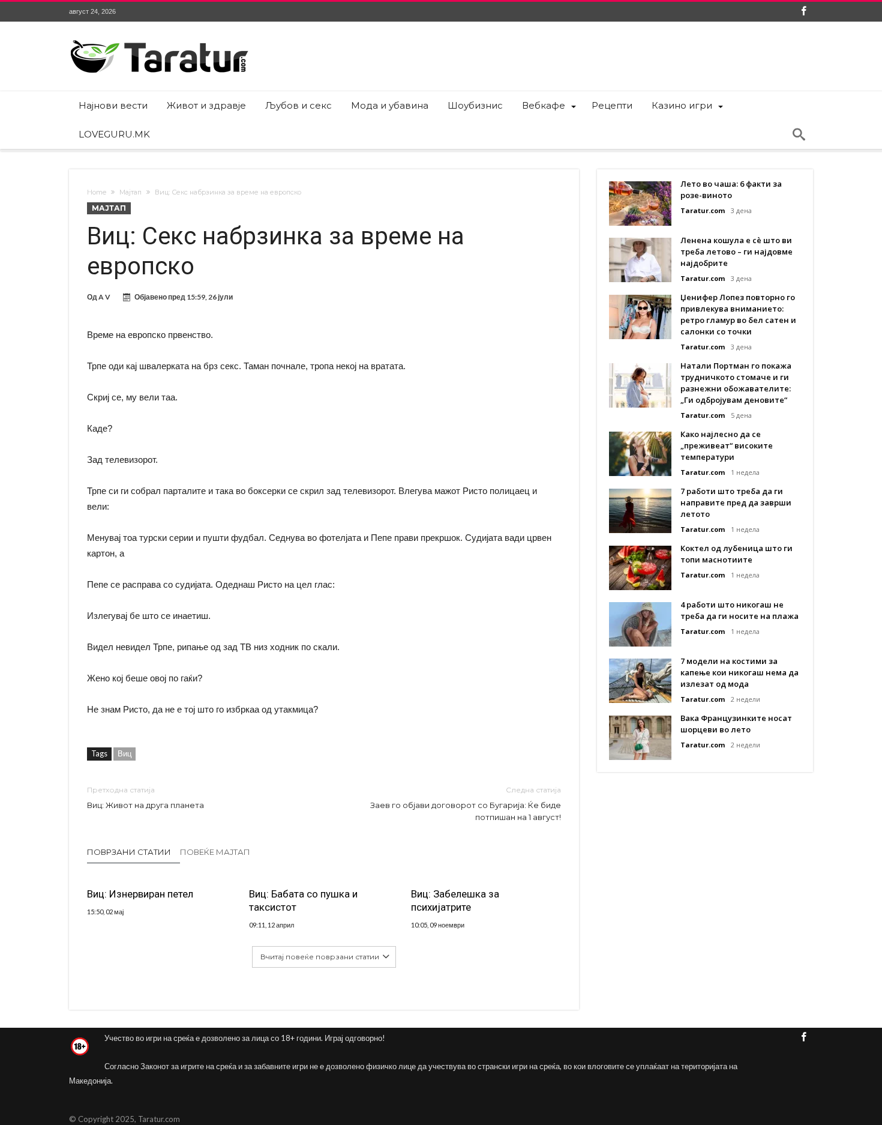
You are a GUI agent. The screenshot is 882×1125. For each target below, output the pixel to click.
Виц (124, 753)
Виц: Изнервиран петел (140, 894)
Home (96, 192)
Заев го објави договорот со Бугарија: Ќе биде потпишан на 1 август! (465, 803)
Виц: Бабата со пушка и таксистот (303, 900)
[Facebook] (803, 12)
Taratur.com (702, 210)
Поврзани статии (129, 852)
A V (104, 296)
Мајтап (130, 192)
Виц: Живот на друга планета (145, 797)
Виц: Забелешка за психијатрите (455, 900)
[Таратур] (159, 39)
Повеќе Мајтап (215, 852)
